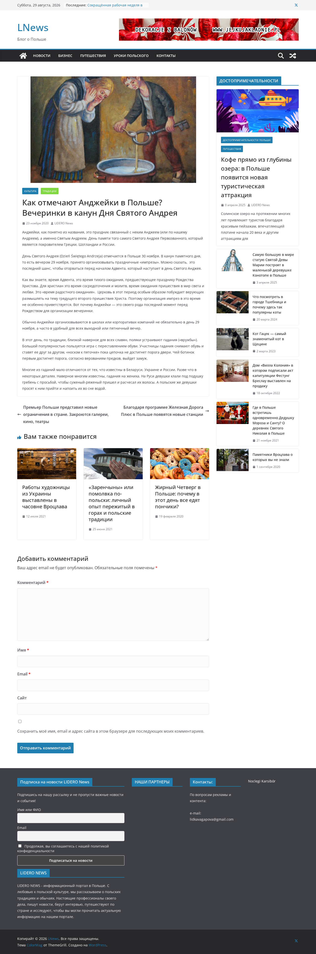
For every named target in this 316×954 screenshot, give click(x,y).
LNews (32, 27)
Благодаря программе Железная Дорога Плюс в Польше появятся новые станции (162, 411)
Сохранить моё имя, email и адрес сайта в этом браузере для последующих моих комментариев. (110, 731)
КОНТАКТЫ (166, 55)
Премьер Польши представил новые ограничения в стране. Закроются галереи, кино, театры (66, 414)
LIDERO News (64, 223)
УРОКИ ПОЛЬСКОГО (131, 55)
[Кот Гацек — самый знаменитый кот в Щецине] (233, 342)
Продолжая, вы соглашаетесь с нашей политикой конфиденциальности (63, 848)
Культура (30, 191)
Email (24, 674)
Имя (23, 650)
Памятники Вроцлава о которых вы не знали (273, 457)
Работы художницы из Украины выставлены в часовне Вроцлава (46, 497)
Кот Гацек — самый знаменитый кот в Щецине (269, 338)
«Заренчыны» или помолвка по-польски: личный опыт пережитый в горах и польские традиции (112, 503)
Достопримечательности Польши (247, 140)
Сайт (22, 698)
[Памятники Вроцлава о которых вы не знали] (233, 461)
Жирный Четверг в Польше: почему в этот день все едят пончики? (178, 497)
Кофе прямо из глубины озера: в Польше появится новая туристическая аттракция (256, 177)
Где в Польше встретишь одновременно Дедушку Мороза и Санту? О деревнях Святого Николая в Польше (273, 420)
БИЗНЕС (65, 55)
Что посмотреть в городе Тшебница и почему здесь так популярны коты (269, 304)
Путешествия (232, 149)
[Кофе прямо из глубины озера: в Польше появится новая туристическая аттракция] (258, 110)
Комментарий (33, 582)
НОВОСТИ (41, 55)
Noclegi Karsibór (262, 781)
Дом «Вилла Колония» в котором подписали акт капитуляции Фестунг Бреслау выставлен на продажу (273, 375)
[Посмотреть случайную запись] (293, 56)
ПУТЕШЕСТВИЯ (93, 55)
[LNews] (23, 56)
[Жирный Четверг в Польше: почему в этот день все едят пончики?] (179, 451)
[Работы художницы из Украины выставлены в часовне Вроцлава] (46, 451)
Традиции (50, 191)
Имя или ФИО (29, 809)
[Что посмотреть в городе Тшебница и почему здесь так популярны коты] (233, 308)
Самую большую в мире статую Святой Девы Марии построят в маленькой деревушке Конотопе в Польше (273, 265)
